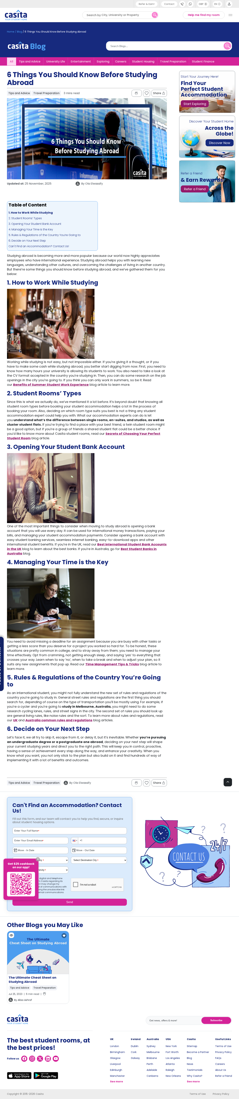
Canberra (152, 1076)
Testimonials (194, 1070)
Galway (135, 1058)
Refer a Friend (223, 1076)
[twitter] (40, 1059)
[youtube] (56, 1059)
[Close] (38, 859)
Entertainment (81, 61)
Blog (189, 1058)
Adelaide (152, 1070)
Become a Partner (198, 1052)
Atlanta (170, 1064)
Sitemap (192, 1046)
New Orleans (173, 1076)
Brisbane (152, 1058)
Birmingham (117, 1052)
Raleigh (170, 1070)
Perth (150, 1064)
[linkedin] (48, 1059)
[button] (74, 840)
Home (10, 31)
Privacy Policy (223, 1052)
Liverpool (115, 1064)
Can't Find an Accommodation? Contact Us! (39, 246)
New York (171, 1046)
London (114, 1046)
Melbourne (153, 1052)
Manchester (117, 1076)
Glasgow (115, 1058)
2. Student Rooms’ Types (25, 218)
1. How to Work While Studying (31, 213)
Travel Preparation (173, 61)
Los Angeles (173, 1058)
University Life (55, 61)
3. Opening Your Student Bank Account (35, 224)
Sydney (151, 1046)
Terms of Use (223, 1046)
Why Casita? (194, 1076)
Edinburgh (116, 1070)
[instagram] (32, 1059)
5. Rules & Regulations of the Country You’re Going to (45, 235)
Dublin (134, 1046)
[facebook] (24, 1059)
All (11, 61)
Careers (120, 61)
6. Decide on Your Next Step (27, 241)
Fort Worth (172, 1052)
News (190, 1064)
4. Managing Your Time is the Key (31, 229)
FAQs (218, 1058)
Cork (133, 1052)
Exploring (103, 61)
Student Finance (203, 61)
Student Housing (143, 61)
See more (116, 1081)
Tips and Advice (29, 61)
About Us (220, 1070)
